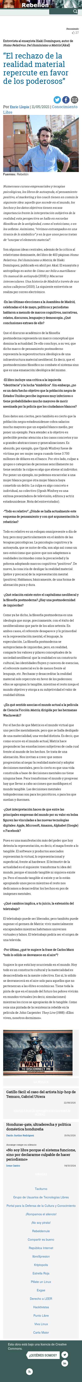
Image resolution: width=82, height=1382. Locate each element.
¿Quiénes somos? (43, 1355)
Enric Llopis (19, 107)
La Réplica (41, 1082)
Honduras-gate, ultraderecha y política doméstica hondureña (38, 1126)
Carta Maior (41, 1332)
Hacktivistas (41, 1307)
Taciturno (41, 1189)
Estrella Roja (41, 1273)
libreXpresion (41, 1256)
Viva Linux (41, 1324)
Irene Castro (13, 1165)
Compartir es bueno (41, 1239)
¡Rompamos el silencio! (41, 1214)
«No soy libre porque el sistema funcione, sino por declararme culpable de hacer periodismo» (41, 1154)
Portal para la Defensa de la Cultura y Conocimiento (41, 1205)
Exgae (41, 1290)
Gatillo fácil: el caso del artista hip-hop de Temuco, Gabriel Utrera (41, 1094)
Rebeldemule (41, 1231)
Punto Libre (41, 1315)
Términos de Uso (34, 1348)
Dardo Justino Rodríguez (20, 1135)
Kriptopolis (41, 1265)
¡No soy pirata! (41, 1222)
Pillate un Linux (41, 1282)
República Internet (41, 1248)
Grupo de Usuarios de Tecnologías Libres (41, 1197)
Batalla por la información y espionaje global (42, 1112)
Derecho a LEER (41, 1298)
